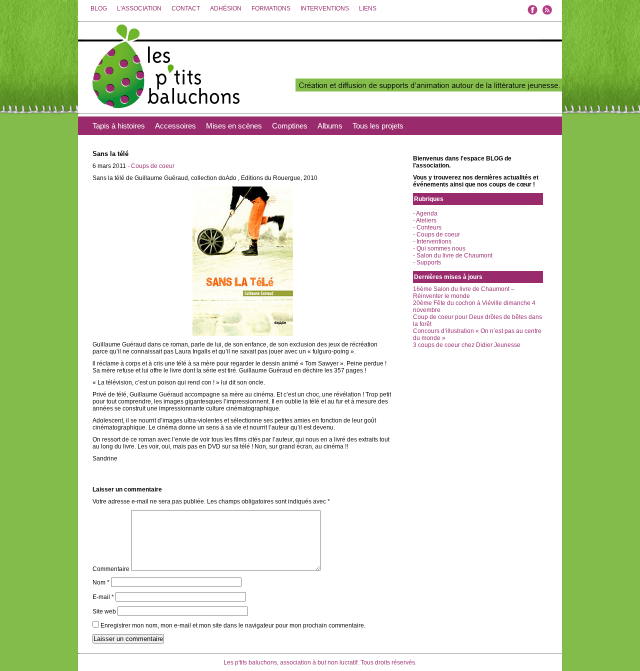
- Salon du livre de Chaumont (452, 255)
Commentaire (111, 569)
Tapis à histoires (118, 126)
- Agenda (425, 213)
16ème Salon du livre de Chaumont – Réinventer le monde (463, 293)
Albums (330, 126)
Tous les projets (378, 126)
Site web (104, 611)
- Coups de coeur (151, 166)
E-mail (103, 597)
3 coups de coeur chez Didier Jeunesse (466, 345)
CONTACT (186, 8)
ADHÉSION (226, 8)
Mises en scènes (234, 126)
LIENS (367, 8)
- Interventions (432, 241)
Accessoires (175, 126)
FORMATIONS (271, 8)
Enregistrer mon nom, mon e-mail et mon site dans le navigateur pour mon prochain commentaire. (233, 625)
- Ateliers (424, 220)
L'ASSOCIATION (139, 8)
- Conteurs (427, 227)
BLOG (98, 8)
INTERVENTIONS (324, 8)
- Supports (427, 262)
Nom (101, 582)
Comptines (290, 126)
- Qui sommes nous (439, 248)
